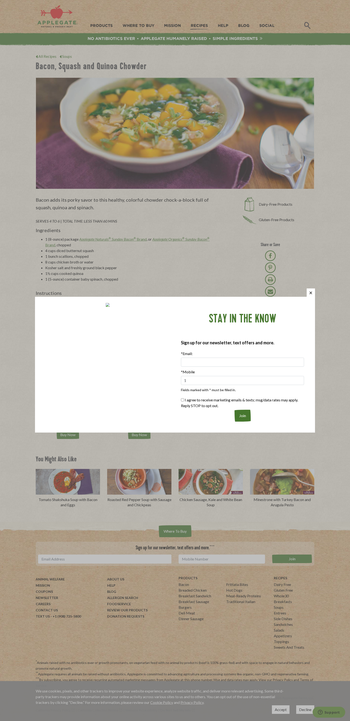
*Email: (187, 353)
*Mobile (188, 372)
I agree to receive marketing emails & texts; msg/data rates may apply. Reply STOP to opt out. (239, 403)
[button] (311, 292)
